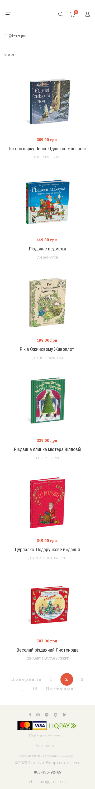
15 (35, 688)
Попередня (26, 679)
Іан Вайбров (47, 257)
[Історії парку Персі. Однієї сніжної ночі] (47, 102)
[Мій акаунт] (88, 14)
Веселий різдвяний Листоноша (48, 650)
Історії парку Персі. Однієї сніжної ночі (47, 148)
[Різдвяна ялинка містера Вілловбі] (47, 402)
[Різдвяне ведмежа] (47, 202)
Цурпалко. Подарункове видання (47, 549)
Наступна (60, 688)
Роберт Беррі (47, 457)
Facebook (30, 715)
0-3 (11, 55)
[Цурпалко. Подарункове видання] (47, 503)
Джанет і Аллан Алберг (47, 658)
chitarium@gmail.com (47, 781)
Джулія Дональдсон (47, 558)
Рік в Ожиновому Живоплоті (47, 349)
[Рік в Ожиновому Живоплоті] (47, 302)
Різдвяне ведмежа (47, 248)
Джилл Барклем (47, 357)
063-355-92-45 (47, 772)
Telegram (47, 715)
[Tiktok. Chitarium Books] (64, 715)
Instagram (38, 715)
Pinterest (56, 715)
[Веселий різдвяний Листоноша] (47, 603)
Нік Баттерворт (47, 157)
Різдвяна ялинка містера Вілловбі (47, 449)
